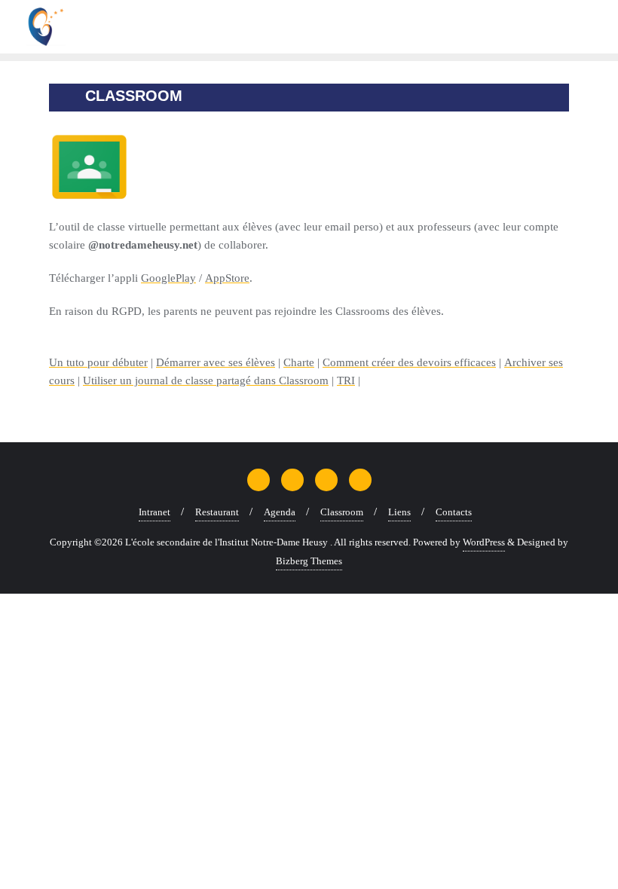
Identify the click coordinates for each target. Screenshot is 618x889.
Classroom (341, 512)
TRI (346, 380)
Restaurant (217, 512)
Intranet (154, 512)
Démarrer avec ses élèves (215, 362)
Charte (298, 362)
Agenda (279, 512)
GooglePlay (168, 278)
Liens (399, 512)
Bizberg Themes (309, 561)
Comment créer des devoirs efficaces (409, 362)
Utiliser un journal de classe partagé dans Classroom (206, 380)
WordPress (484, 542)
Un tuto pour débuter (98, 362)
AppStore (227, 278)
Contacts (454, 512)
